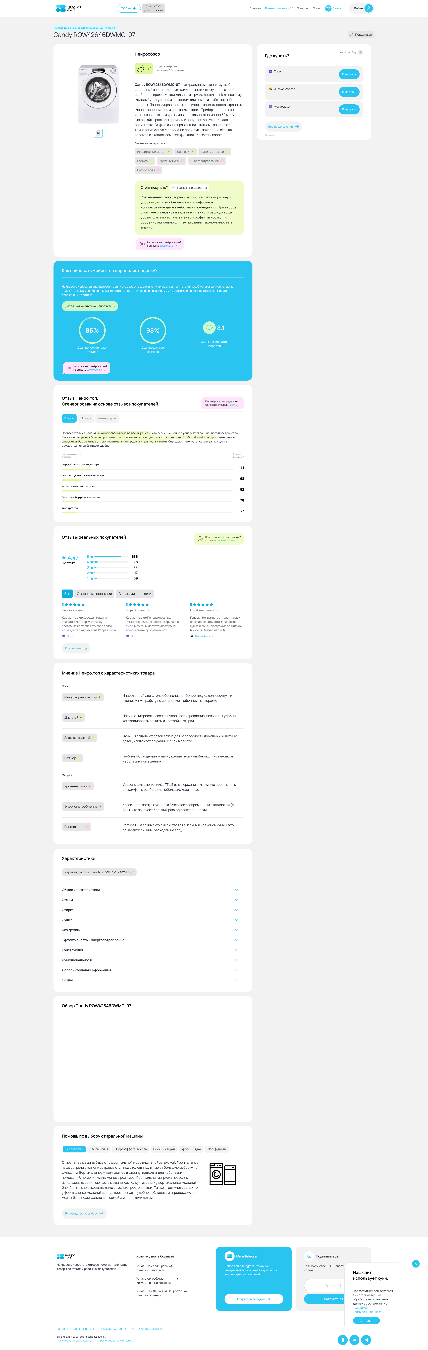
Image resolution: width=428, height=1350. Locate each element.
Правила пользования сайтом (116, 1340)
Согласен (366, 1321)
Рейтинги (89, 1329)
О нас (317, 8)
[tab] (74, 1149)
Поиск (75, 1329)
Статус (338, 8)
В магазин (349, 74)
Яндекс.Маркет (204, 636)
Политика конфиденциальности (76, 1340)
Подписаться (333, 1299)
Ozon (70, 636)
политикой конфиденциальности (368, 1310)
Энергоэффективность (131, 1149)
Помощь (303, 8)
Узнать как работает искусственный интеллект (154, 1280)
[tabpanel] (153, 1181)
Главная (255, 8)
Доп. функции (217, 1149)
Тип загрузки (74, 1149)
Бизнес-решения (277, 8)
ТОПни (126, 8)
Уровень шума (191, 1149)
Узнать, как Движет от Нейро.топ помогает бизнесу (159, 1293)
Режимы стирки (164, 1149)
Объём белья (99, 1149)
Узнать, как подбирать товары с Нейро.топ (152, 1268)
